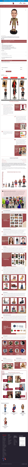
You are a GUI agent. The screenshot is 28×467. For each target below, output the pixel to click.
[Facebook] (3, 458)
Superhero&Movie (3, 35)
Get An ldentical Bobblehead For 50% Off (7, 57)
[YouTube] (5, 459)
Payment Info (9, 436)
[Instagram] (3, 459)
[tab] (2, 75)
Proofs (9, 444)
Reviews (6, 75)
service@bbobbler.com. (19, 121)
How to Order (15, 441)
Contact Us (15, 440)
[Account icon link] (21, 3)
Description (2, 75)
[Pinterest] (4, 458)
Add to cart (9, 71)
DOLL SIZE (3, 50)
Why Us (15, 439)
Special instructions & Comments (13, 62)
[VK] (3, 460)
